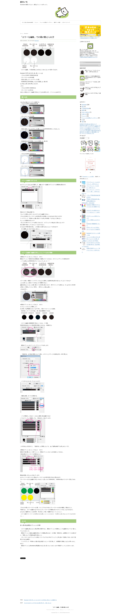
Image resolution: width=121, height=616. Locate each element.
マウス (84, 130)
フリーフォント (94, 129)
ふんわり (96, 125)
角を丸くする (91, 133)
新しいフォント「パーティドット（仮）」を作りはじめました (91, 191)
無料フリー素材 (57, 22)
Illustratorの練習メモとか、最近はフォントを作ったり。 (60, 609)
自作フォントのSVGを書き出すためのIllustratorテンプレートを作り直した (93, 77)
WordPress (82, 125)
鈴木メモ (24, 2)
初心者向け (88, 130)
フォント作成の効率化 (86, 129)
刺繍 (92, 130)
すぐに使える (91, 125)
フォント (36, 22)
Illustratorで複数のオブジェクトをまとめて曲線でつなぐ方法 (91, 206)
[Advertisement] (45, 29)
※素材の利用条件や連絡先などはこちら (88, 57)
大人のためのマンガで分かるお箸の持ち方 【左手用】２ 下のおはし (91, 244)
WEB (83, 110)
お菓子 (86, 125)
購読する (83, 62)
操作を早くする (83, 132)
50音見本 (82, 124)
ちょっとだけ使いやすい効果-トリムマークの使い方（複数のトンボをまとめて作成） (91, 238)
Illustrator (37, 40)
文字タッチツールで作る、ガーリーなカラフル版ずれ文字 (91, 229)
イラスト (86, 126)
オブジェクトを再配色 (93, 126)
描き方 (99, 130)
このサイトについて (66, 22)
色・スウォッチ (83, 133)
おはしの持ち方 (86, 112)
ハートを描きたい (88, 128)
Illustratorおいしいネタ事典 (88, 176)
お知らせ (84, 114)
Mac (83, 106)
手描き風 (96, 130)
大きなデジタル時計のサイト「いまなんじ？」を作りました (91, 212)
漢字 (83, 121)
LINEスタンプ (93, 124)
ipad (89, 124)
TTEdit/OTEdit (85, 108)
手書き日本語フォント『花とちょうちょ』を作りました (91, 250)
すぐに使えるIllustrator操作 (27, 22)
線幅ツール (96, 132)
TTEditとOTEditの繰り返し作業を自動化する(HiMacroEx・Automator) (91, 201)
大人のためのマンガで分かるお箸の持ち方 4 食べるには (37, 603)
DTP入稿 (86, 124)
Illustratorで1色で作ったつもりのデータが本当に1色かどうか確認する (40, 600)
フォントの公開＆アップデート (46, 22)
